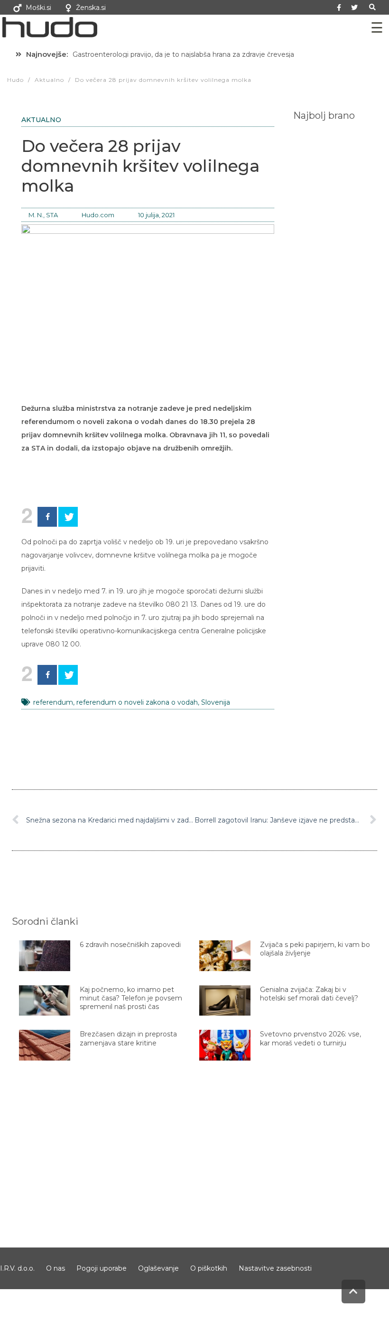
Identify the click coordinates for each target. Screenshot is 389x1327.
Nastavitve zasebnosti (275, 1268)
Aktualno (41, 119)
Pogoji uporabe (101, 1268)
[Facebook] (47, 517)
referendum (53, 702)
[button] (372, 7)
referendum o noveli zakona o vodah (137, 702)
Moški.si (38, 7)
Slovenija (215, 702)
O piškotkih (208, 1268)
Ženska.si (91, 7)
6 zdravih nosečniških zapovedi (130, 944)
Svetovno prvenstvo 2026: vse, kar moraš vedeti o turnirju (310, 1038)
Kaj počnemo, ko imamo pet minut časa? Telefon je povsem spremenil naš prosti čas (131, 998)
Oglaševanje (158, 1268)
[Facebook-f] (338, 7)
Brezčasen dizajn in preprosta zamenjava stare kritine (128, 1038)
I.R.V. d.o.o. (17, 1268)
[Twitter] (354, 7)
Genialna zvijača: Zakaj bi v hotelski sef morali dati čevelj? (309, 993)
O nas (55, 1268)
